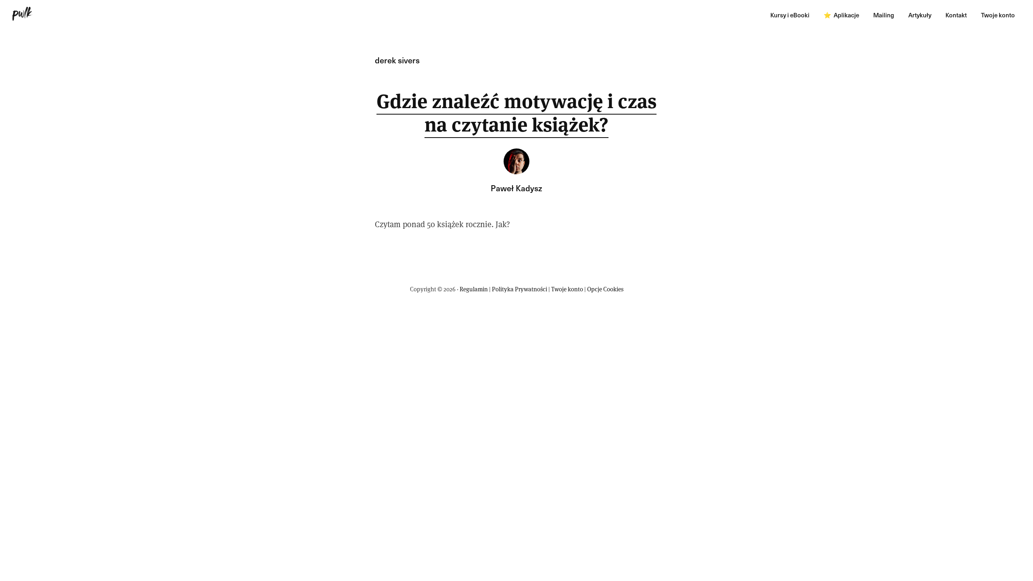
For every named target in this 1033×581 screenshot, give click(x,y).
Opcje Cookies (605, 289)
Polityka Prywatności (519, 289)
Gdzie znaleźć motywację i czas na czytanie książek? (516, 113)
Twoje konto (567, 289)
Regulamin (474, 289)
